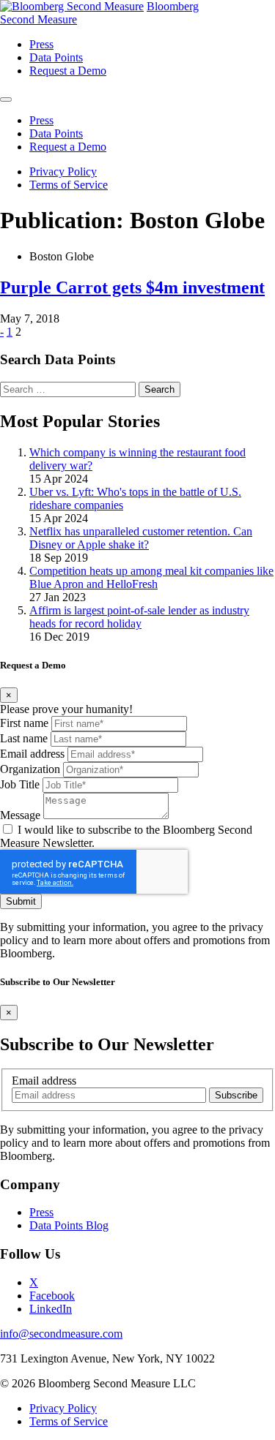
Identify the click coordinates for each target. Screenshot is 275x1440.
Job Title (20, 784)
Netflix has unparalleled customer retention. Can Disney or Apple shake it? (140, 538)
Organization (30, 769)
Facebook (52, 1295)
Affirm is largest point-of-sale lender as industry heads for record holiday (139, 617)
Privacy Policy (63, 171)
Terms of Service (68, 184)
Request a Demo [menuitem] (67, 70)
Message (20, 815)
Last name (24, 738)
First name (24, 723)
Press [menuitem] (41, 44)
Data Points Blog (69, 1225)
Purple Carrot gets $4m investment (132, 287)
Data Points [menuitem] (56, 57)
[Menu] (6, 99)
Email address (32, 753)
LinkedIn (50, 1309)
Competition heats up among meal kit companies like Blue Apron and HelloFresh (151, 577)
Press (41, 1212)
